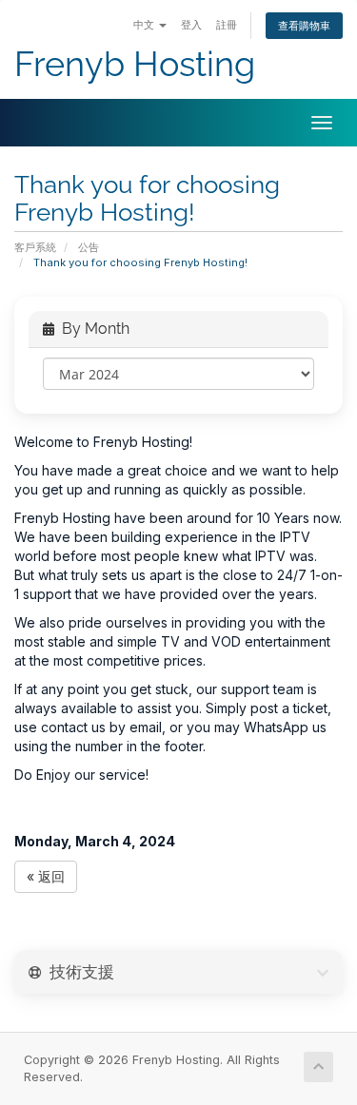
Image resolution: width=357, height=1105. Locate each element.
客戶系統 (35, 247)
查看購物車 (304, 25)
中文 (145, 24)
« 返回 (46, 876)
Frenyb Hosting (134, 64)
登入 (191, 24)
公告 (88, 247)
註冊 (226, 24)
